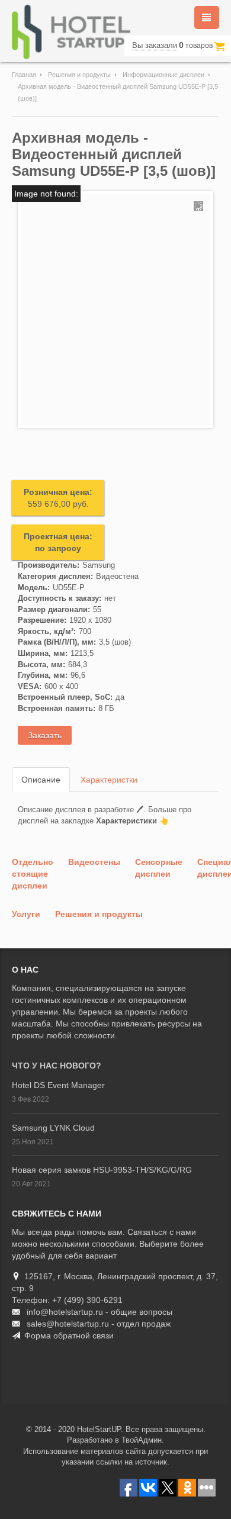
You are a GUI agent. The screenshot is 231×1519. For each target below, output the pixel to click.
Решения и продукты (79, 74)
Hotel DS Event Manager (58, 1085)
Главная (24, 74)
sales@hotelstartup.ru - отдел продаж (99, 1323)
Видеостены (94, 862)
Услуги (26, 914)
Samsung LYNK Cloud (53, 1127)
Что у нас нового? (56, 1065)
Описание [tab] (40, 779)
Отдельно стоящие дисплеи (32, 873)
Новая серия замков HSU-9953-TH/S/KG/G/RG (102, 1169)
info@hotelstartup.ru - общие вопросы (99, 1312)
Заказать (45, 735)
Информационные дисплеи (163, 74)
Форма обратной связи (69, 1335)
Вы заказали (154, 45)
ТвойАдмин (141, 1440)
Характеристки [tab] (109, 779)
